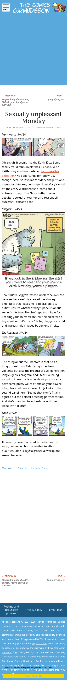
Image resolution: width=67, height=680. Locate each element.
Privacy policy (33, 610)
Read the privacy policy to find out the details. (31, 668)
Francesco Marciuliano (13, 656)
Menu (6, 9)
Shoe (45, 468)
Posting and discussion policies (11, 610)
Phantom (22, 468)
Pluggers (35, 468)
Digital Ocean (39, 643)
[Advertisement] (33, 50)
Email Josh (56, 610)
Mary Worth (8, 468)
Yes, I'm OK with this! (33, 676)
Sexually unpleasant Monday (33, 117)
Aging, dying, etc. (56, 99)
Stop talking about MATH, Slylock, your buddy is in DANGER (15, 102)
